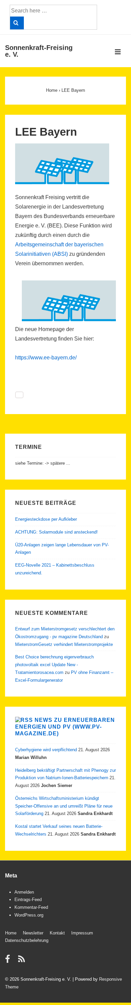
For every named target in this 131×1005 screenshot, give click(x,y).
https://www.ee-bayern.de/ (46, 357)
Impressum (82, 932)
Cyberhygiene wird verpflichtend (46, 749)
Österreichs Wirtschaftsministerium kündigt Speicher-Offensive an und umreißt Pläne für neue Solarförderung (64, 806)
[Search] (17, 23)
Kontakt (57, 932)
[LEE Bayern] (62, 183)
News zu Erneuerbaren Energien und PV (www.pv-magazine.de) (65, 726)
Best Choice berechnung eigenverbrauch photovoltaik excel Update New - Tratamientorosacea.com (54, 664)
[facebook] (9, 961)
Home (10, 932)
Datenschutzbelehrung (26, 940)
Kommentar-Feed (31, 907)
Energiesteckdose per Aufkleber (46, 519)
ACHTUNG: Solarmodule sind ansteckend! (56, 532)
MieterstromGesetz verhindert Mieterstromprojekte (64, 644)
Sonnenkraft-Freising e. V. (39, 51)
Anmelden (24, 892)
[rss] (22, 961)
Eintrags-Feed (28, 899)
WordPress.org (28, 915)
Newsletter (33, 932)
